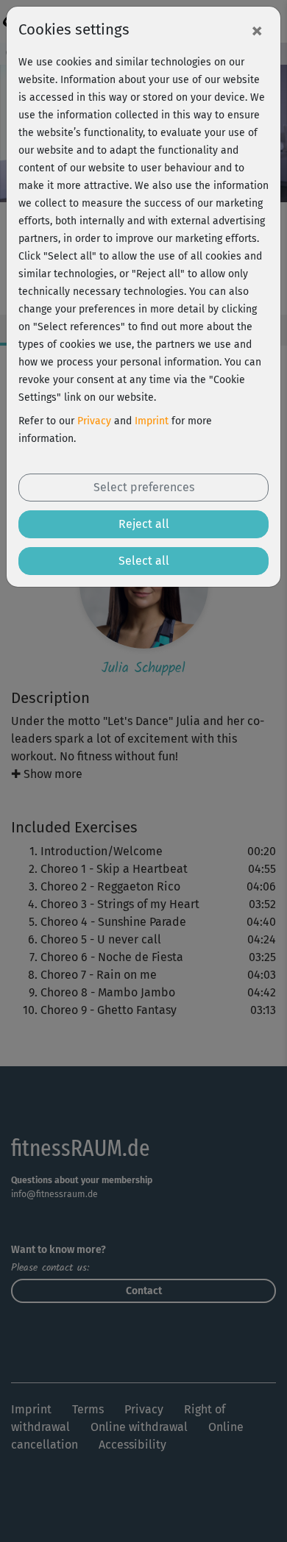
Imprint (152, 421)
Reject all (143, 524)
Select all (143, 561)
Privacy (94, 421)
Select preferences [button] (143, 487)
